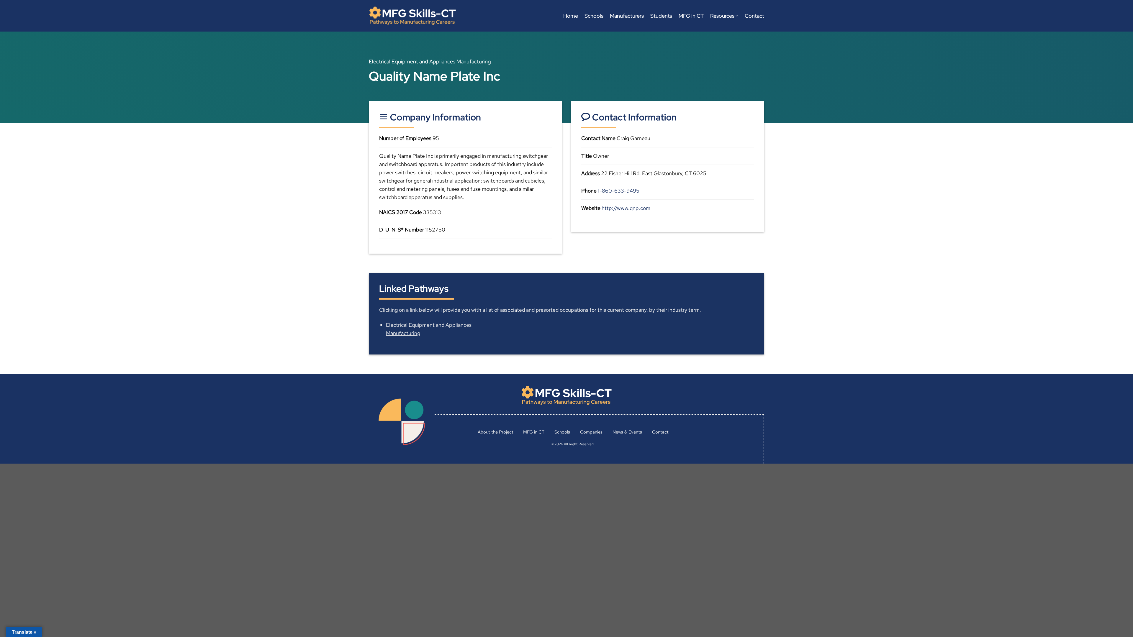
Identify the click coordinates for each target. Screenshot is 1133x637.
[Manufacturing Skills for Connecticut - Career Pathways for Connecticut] (412, 15)
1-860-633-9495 (618, 190)
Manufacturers (627, 15)
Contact (754, 15)
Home (570, 15)
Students (661, 15)
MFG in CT (691, 15)
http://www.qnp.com (626, 208)
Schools (593, 15)
